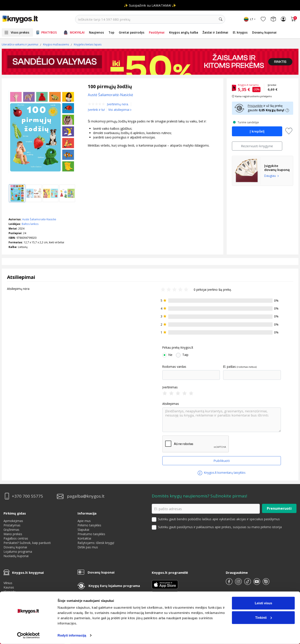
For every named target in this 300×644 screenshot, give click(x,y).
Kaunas (9, 587)
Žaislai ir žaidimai (215, 32)
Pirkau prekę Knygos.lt (177, 348)
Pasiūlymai (156, 32)
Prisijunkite (255, 106)
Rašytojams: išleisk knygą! (96, 543)
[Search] (220, 19)
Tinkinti (261, 617)
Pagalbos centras (16, 538)
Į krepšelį (257, 131)
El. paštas (229, 367)
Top (111, 32)
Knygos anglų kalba (183, 32)
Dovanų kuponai (264, 32)
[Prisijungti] (283, 19)
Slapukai (83, 529)
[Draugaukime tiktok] (248, 583)
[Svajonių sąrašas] (263, 19)
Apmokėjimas (13, 521)
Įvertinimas (170, 387)
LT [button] (251, 19)
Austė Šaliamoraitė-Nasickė (39, 219)
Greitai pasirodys (131, 32)
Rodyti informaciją (72, 635)
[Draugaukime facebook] (229, 583)
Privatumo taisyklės (91, 534)
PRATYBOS (49, 32)
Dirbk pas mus (88, 547)
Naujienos (96, 32)
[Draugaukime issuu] (266, 583)
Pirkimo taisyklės (89, 525)
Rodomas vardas (174, 367)
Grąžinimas (11, 529)
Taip (185, 355)
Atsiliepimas (170, 404)
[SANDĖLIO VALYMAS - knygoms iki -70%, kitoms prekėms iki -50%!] (150, 62)
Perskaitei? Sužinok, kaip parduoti (27, 543)
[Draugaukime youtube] (257, 583)
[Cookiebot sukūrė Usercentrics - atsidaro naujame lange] (28, 635)
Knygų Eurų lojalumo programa (114, 585)
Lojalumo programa (18, 551)
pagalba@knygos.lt (86, 496)
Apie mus (84, 521)
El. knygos (240, 32)
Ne (170, 355)
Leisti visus (263, 603)
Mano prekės (13, 534)
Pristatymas (12, 525)
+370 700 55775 (27, 496)
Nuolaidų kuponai (16, 556)
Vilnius (8, 583)
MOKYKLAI (77, 32)
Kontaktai (84, 538)
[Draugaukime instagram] (238, 583)
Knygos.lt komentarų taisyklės (224, 472)
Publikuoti (221, 460)
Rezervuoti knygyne (257, 146)
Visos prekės (20, 32)
